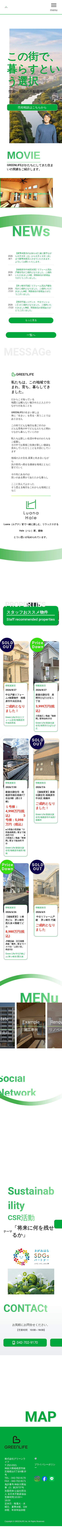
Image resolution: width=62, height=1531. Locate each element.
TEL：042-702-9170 (15, 1478)
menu (53, 10)
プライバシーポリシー (44, 1466)
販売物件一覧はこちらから (32, 104)
